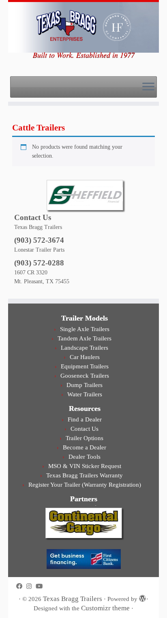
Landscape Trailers (84, 347)
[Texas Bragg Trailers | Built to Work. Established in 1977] (83, 26)
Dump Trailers (84, 384)
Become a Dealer (84, 447)
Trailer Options (84, 437)
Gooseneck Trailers (84, 375)
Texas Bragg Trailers (72, 599)
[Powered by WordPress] (142, 597)
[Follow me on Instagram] (31, 586)
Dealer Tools (85, 456)
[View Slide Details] (84, 194)
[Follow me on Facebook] (21, 586)
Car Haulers (85, 356)
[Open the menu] (148, 87)
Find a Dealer (85, 419)
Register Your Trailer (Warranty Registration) (84, 484)
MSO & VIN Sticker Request (84, 465)
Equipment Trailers (85, 366)
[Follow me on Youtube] (41, 586)
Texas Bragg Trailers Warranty (84, 475)
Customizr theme (105, 608)
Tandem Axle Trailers (84, 338)
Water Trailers (84, 394)
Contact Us (84, 428)
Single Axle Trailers (84, 328)
